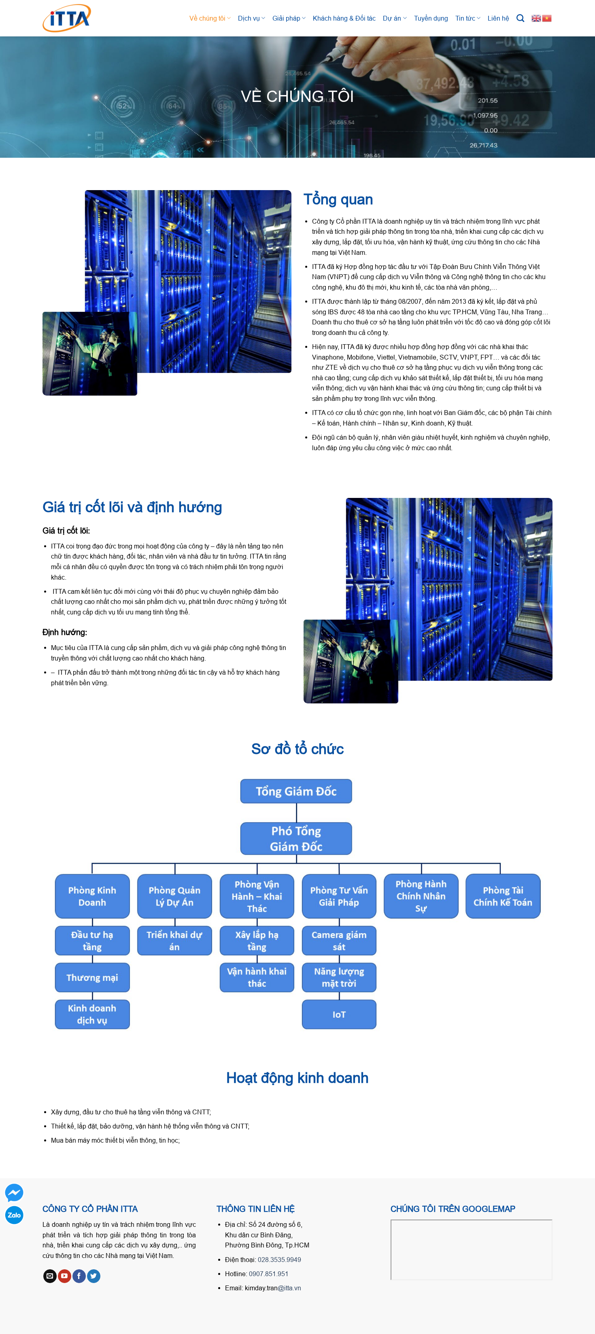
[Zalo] (14, 1215)
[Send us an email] (50, 1276)
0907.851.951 (269, 1273)
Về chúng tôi (207, 18)
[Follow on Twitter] (93, 1276)
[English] (536, 18)
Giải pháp (286, 18)
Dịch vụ (249, 18)
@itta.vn (289, 1288)
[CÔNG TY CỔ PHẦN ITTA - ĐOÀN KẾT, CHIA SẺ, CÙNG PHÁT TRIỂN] (74, 18)
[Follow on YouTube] (64, 1276)
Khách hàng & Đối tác (344, 18)
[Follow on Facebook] (79, 1276)
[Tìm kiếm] (520, 18)
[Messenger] (14, 1193)
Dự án (392, 18)
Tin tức (465, 18)
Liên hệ (498, 18)
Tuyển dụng (431, 18)
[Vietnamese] (547, 18)
